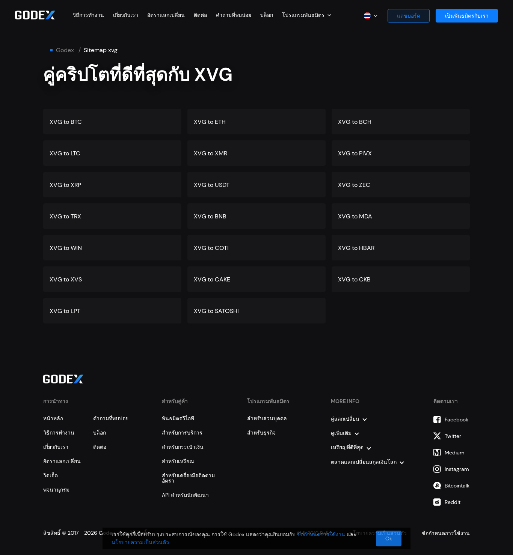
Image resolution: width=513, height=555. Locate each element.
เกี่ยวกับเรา (125, 15)
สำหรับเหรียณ (178, 461)
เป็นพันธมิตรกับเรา (467, 15)
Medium (455, 452)
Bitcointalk (457, 485)
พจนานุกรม (56, 489)
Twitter (453, 436)
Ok (388, 538)
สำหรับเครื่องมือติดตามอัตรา (188, 478)
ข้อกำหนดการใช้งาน (321, 534)
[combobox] (306, 15)
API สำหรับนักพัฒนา (185, 495)
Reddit (452, 502)
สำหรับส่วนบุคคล (267, 418)
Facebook (456, 419)
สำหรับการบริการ (182, 432)
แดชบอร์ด (408, 15)
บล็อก (266, 15)
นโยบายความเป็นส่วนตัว (140, 542)
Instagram (457, 469)
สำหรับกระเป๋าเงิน (183, 447)
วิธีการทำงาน (88, 15)
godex (65, 50)
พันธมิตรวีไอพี (178, 418)
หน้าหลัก (53, 418)
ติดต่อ (200, 15)
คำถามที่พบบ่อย (233, 15)
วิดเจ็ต (50, 475)
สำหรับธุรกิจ (261, 432)
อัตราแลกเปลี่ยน (166, 15)
